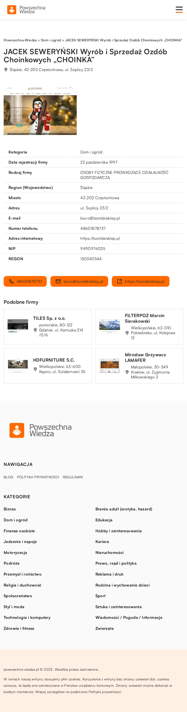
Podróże (12, 563)
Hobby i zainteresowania (118, 530)
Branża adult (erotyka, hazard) (123, 509)
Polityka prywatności (38, 477)
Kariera (102, 541)
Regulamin (73, 477)
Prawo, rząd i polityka (116, 563)
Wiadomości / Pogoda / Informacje (129, 617)
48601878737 (92, 228)
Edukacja (104, 519)
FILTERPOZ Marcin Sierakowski (145, 318)
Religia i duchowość (23, 585)
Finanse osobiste (19, 530)
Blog (8, 477)
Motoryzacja (15, 552)
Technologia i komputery (27, 617)
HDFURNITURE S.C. (54, 360)
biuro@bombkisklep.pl (100, 218)
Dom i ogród (91, 152)
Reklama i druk (109, 574)
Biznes (10, 509)
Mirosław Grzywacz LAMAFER (145, 357)
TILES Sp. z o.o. (49, 318)
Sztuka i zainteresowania (118, 606)
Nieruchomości (109, 552)
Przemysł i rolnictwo (23, 574)
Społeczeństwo (18, 595)
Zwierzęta (104, 628)
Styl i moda (14, 606)
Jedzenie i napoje (20, 541)
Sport (100, 595)
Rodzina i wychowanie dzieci (122, 585)
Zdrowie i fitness (19, 628)
